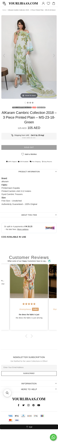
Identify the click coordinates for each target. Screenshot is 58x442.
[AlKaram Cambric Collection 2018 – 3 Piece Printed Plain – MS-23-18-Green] (25, 103)
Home (4, 10)
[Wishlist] (48, 3)
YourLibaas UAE (23, 3)
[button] (27, 336)
